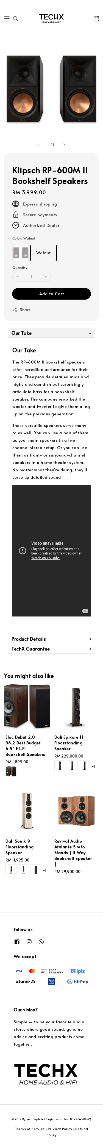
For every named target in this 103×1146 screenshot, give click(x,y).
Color (23, 238)
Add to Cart (51, 293)
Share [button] (25, 309)
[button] (7, 19)
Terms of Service (30, 1128)
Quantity (19, 267)
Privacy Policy (60, 1128)
